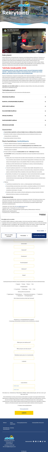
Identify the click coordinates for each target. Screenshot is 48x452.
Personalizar (23, 235)
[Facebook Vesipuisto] (35, 441)
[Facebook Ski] (33, 441)
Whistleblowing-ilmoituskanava (5, 428)
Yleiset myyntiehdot (12, 423)
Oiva (26, 422)
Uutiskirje (12, 427)
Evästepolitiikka (35, 422)
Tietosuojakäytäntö (24, 409)
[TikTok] (42, 441)
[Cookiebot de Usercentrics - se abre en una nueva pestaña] (41, 215)
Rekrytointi (41, 422)
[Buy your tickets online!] (45, 3)
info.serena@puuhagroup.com (21, 206)
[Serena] (24, 3)
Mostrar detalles (40, 230)
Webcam (4, 422)
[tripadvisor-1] (45, 441)
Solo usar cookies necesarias (9, 235)
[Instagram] (38, 441)
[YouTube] (40, 441)
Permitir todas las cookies (39, 235)
